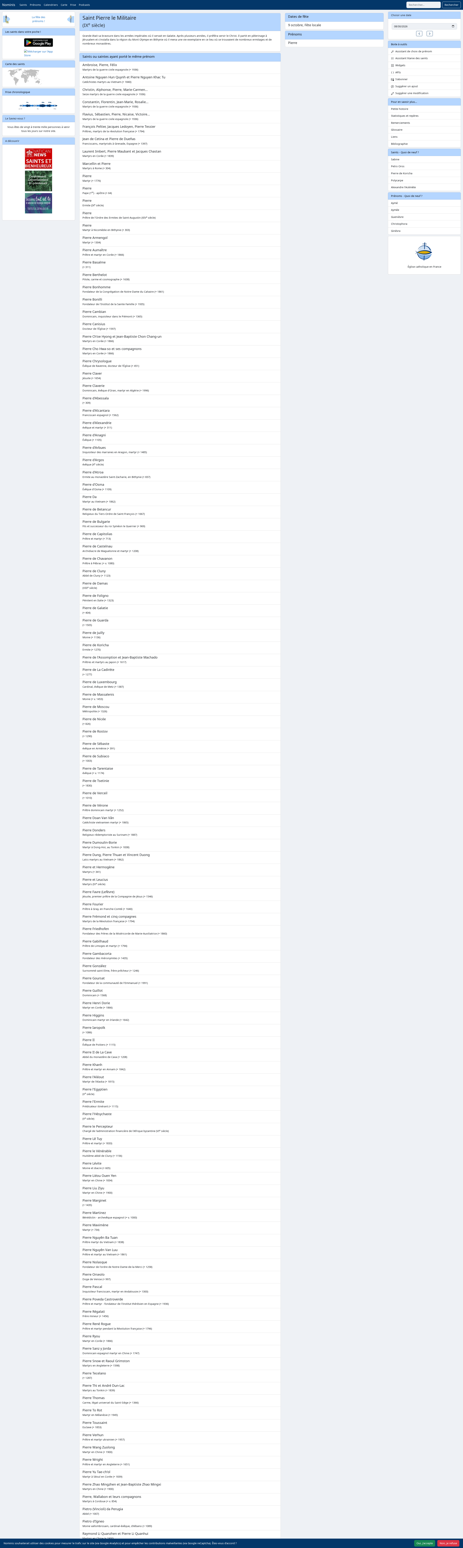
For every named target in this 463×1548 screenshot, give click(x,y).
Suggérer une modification (411, 93)
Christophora (399, 223)
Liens (394, 136)
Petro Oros (397, 166)
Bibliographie (399, 143)
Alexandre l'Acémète (403, 187)
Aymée (395, 210)
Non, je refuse (448, 1543)
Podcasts (84, 5)
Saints (23, 5)
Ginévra (395, 231)
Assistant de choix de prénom (413, 51)
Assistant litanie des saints (411, 58)
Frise (73, 5)
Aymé (394, 203)
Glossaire (396, 129)
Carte (64, 5)
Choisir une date (401, 15)
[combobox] (423, 5)
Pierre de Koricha (401, 173)
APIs (397, 72)
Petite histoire (399, 109)
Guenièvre (397, 217)
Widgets (399, 65)
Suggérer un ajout (406, 86)
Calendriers (51, 5)
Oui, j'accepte (425, 1543)
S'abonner (401, 79)
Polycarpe (397, 180)
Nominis (8, 5)
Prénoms (35, 5)
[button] (419, 33)
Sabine (395, 159)
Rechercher (451, 5)
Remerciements (400, 123)
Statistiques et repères (405, 115)
